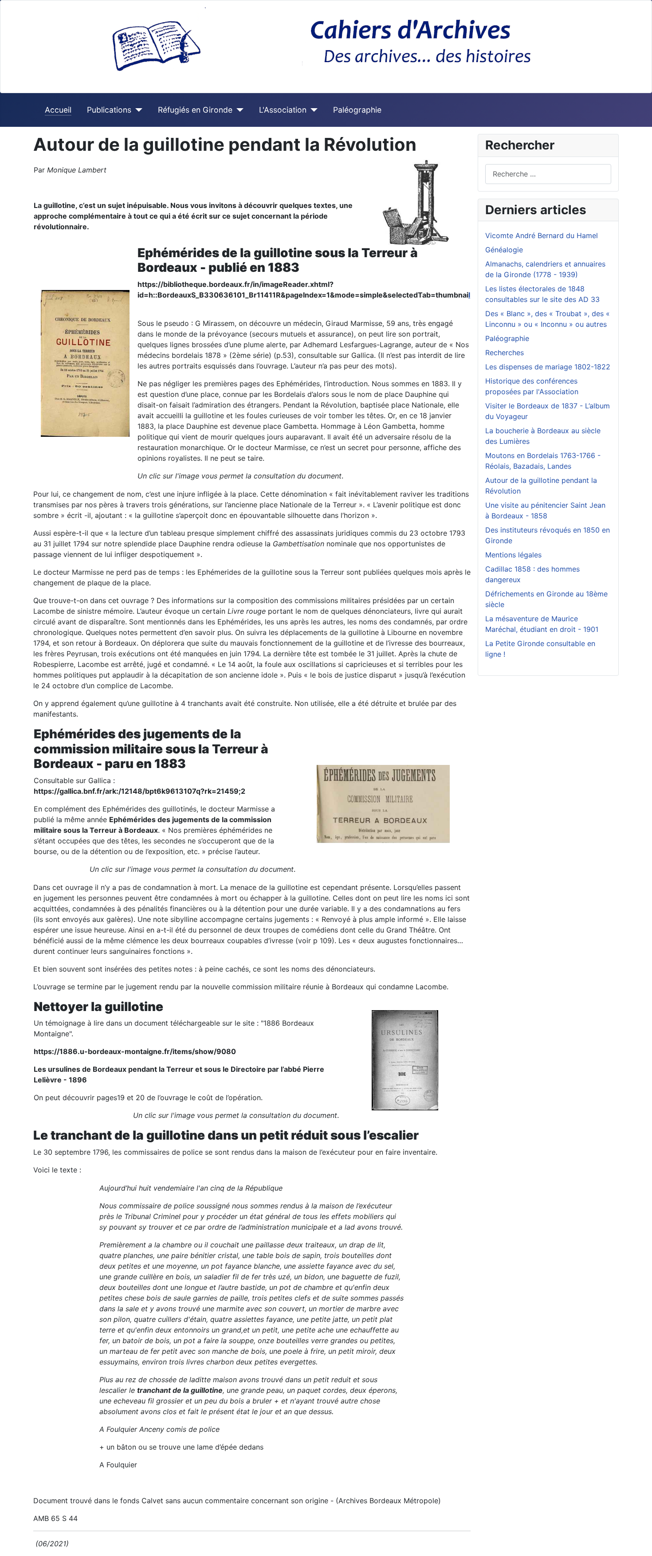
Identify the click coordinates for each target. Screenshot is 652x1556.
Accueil (58, 109)
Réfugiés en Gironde (195, 109)
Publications (109, 109)
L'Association (282, 109)
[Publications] (136, 110)
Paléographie (357, 109)
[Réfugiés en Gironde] (238, 110)
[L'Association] (312, 110)
